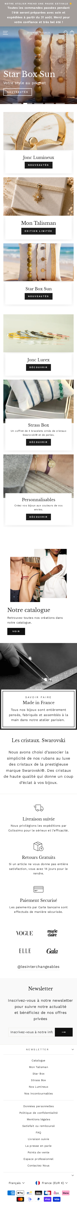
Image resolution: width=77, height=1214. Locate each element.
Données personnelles (38, 1106)
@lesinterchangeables (38, 966)
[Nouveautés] (38, 143)
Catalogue (38, 1060)
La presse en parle (38, 1145)
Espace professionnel (38, 1158)
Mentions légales (38, 1119)
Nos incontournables (38, 1093)
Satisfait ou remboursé (38, 1125)
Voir (16, 631)
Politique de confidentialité (38, 1112)
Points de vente (39, 1152)
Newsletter (37, 1049)
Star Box (39, 1073)
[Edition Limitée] (38, 209)
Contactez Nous (38, 1165)
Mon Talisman (38, 1067)
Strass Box (38, 1080)
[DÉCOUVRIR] (38, 346)
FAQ (38, 1132)
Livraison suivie (38, 1139)
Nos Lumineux (38, 1086)
